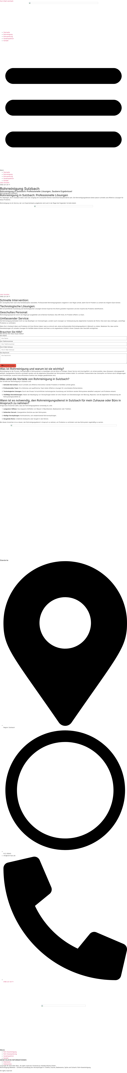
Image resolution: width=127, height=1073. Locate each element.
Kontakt (5, 40)
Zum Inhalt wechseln (6, 1)
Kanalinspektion (8, 38)
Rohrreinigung (8, 34)
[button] (63, 106)
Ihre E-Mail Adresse (6, 347)
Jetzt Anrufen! (4, 182)
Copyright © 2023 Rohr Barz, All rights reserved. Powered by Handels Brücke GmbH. (28, 1066)
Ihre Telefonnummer (6, 341)
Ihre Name (3, 335)
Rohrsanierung (8, 36)
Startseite (6, 32)
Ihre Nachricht (4, 352)
